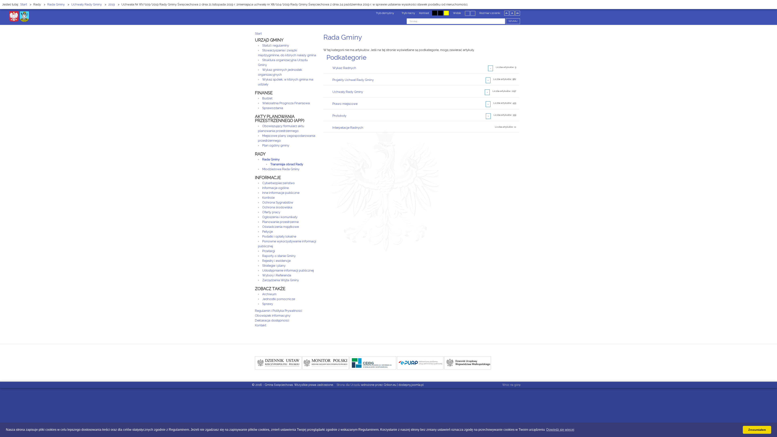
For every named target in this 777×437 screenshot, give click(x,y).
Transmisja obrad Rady (286, 164)
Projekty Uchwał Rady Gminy (353, 80)
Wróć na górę (511, 384)
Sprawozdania (272, 108)
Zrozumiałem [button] (757, 429)
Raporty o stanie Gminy (279, 256)
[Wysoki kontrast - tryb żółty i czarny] (446, 13)
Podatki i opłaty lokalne (279, 236)
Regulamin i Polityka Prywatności (278, 311)
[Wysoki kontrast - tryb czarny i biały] (434, 13)
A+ (517, 13)
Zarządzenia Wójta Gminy (280, 280)
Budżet (267, 98)
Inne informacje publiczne (280, 193)
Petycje (267, 231)
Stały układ (467, 13)
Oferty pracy (271, 212)
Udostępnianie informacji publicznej (288, 270)
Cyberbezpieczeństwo (278, 183)
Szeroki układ (472, 13)
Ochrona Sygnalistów (277, 202)
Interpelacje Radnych (347, 127)
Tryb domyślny (384, 13)
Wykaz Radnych (344, 68)
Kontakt (260, 325)
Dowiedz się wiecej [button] (560, 429)
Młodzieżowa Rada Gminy (280, 169)
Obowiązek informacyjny (272, 315)
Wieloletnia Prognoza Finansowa (286, 103)
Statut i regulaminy (275, 45)
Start (258, 33)
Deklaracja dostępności (272, 320)
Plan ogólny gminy (275, 145)
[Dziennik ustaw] (278, 362)
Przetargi (268, 251)
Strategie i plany (274, 265)
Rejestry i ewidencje (276, 261)
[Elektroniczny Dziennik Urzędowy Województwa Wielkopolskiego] (467, 362)
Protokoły (339, 116)
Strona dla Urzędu (348, 384)
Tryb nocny (408, 13)
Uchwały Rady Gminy (347, 92)
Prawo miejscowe (345, 104)
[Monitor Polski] (325, 362)
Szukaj (512, 21)
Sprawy (267, 304)
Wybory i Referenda (276, 275)
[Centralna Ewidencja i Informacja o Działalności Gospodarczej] (373, 362)
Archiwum (269, 294)
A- (506, 13)
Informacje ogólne (275, 188)
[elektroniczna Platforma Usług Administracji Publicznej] (420, 362)
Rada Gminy (271, 159)
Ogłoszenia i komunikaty (279, 217)
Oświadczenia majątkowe (280, 227)
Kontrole (268, 197)
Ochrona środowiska (277, 207)
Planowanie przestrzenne (280, 222)
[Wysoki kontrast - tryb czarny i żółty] (440, 13)
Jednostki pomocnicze (278, 299)
